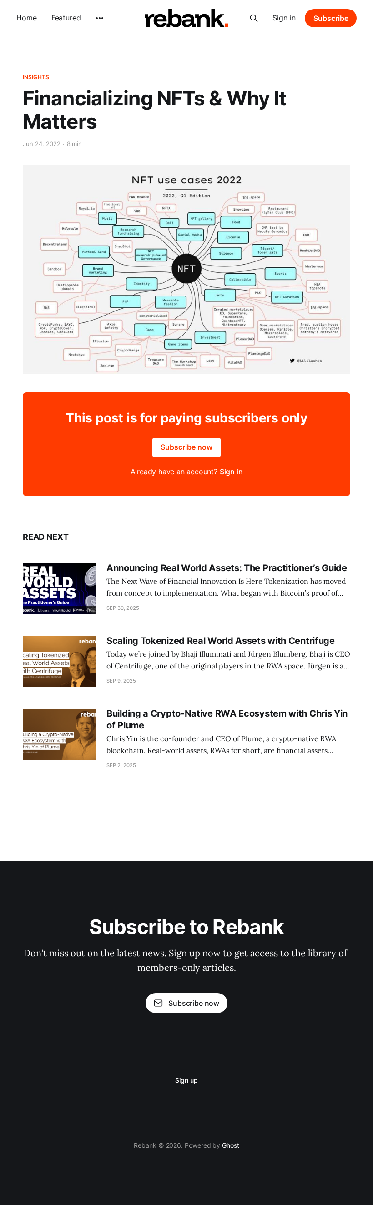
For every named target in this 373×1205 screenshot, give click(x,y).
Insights (36, 77)
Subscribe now (186, 447)
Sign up (186, 1080)
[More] (99, 18)
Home (26, 17)
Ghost (230, 1145)
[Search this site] (254, 18)
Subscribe (330, 18)
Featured (66, 17)
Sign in (284, 17)
